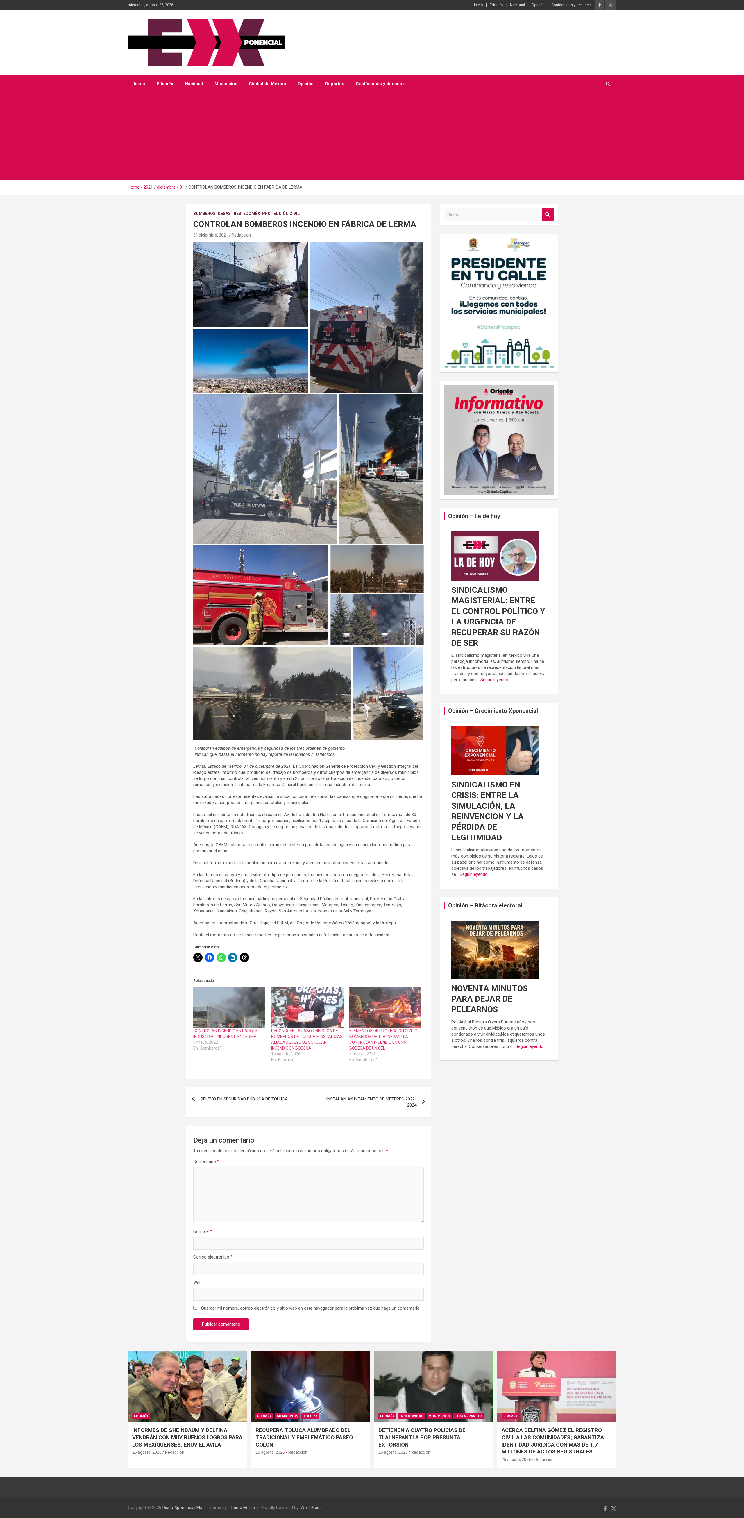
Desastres (229, 213)
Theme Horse (242, 1507)
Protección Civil (281, 213)
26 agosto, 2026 (147, 1452)
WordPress (311, 1507)
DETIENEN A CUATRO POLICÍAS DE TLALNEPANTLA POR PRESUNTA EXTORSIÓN (422, 1437)
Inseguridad (411, 1416)
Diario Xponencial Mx (182, 1507)
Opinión (538, 5)
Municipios (225, 83)
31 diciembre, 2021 (210, 235)
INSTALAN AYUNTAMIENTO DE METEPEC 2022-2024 (371, 1102)
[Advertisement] (372, 136)
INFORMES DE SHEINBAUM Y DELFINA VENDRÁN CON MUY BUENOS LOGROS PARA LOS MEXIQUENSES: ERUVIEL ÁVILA (187, 1437)
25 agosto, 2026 (516, 1459)
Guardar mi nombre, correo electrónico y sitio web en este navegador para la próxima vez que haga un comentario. (311, 1308)
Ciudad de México (267, 83)
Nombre (202, 1231)
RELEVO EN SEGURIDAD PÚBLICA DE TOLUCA (244, 1099)
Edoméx (496, 5)
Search (548, 214)
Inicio (478, 5)
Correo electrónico (213, 1257)
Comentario (206, 1161)
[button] (250, 284)
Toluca (310, 1416)
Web (197, 1282)
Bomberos (204, 213)
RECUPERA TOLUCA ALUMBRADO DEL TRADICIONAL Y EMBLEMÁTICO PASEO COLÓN (304, 1437)
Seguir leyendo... (495, 679)
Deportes (334, 83)
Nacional (517, 5)
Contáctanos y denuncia (571, 5)
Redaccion (241, 235)
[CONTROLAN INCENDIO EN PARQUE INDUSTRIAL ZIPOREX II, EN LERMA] (229, 1007)
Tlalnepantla (469, 1416)
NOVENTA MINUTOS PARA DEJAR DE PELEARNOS (489, 999)
